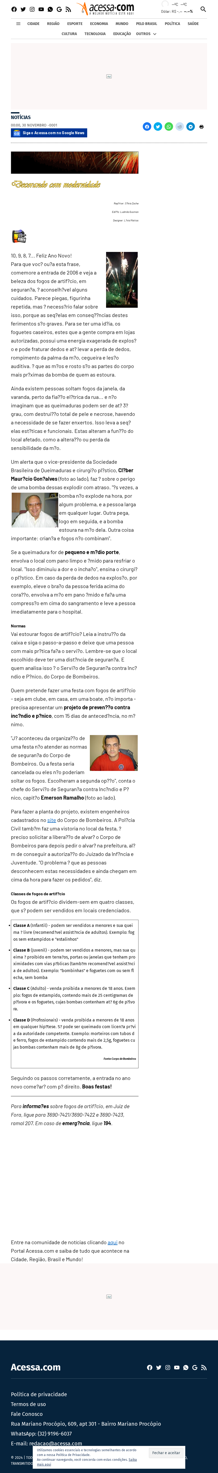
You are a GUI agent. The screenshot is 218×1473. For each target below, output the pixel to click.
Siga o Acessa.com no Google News (54, 132)
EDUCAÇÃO (122, 34)
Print (201, 126)
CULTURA (69, 34)
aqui (113, 1242)
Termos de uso (28, 1404)
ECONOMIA (99, 24)
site (51, 820)
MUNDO (122, 24)
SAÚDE (193, 24)
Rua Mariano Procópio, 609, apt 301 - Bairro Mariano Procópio (86, 1424)
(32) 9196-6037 (55, 1433)
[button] (147, 126)
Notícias (21, 117)
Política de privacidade (39, 1394)
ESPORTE (74, 24)
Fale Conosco (27, 1414)
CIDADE (33, 24)
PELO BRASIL (146, 24)
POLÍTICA (172, 24)
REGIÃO (53, 24)
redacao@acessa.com (55, 1443)
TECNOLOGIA (95, 34)
